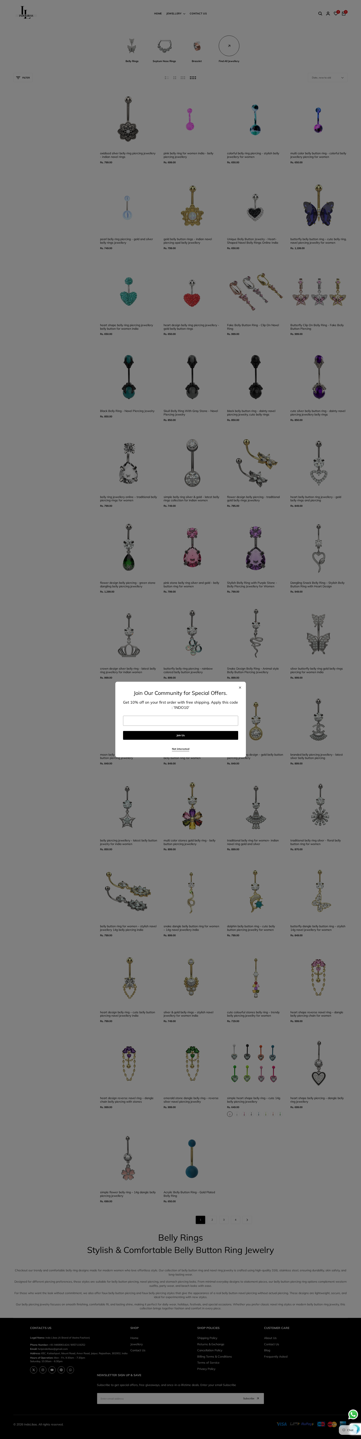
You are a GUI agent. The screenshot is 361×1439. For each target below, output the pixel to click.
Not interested (180, 748)
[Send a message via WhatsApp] (353, 1414)
